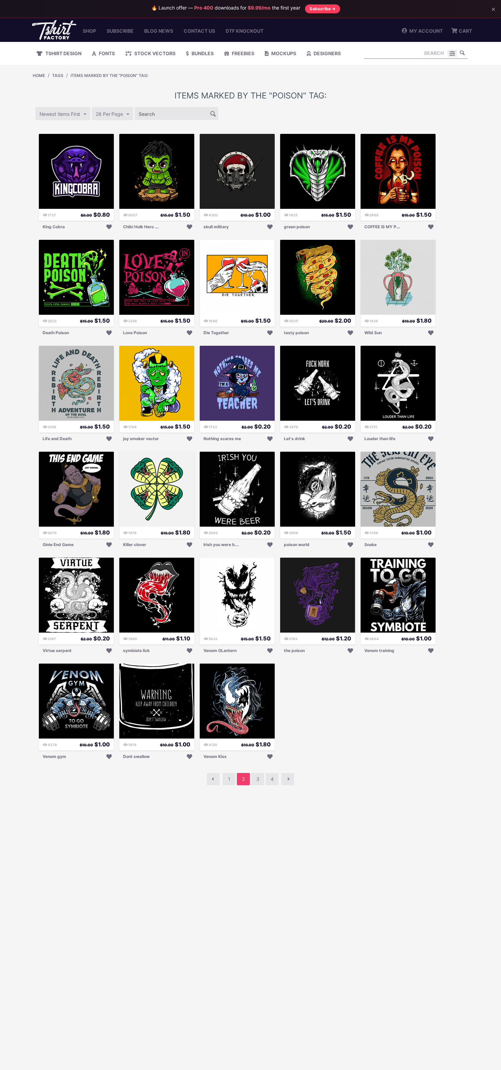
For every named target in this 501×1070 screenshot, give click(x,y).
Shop (89, 31)
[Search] (462, 52)
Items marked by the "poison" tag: (109, 75)
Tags (57, 75)
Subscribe (120, 31)
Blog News (158, 31)
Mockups (283, 53)
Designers (327, 53)
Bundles (202, 53)
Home (39, 75)
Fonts (106, 53)
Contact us (199, 31)
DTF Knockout (244, 31)
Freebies (242, 53)
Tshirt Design (62, 53)
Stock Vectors (154, 53)
